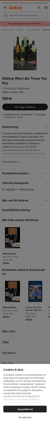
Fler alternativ (25, 417)
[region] (25, 393)
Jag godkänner (25, 409)
